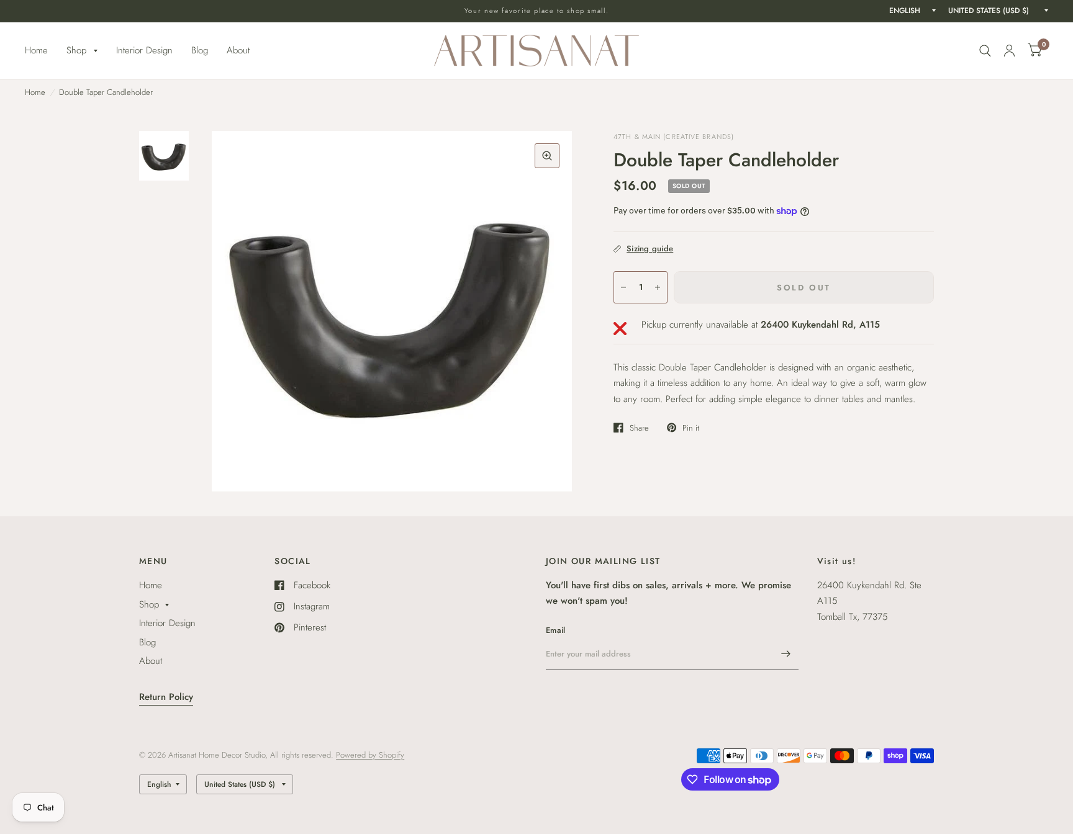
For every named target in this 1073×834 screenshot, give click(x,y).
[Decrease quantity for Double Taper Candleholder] (623, 287)
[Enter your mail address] (786, 654)
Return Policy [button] (166, 697)
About (238, 50)
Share (639, 428)
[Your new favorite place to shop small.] (536, 11)
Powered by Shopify (370, 755)
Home (36, 50)
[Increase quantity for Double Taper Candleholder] (657, 287)
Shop (76, 50)
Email (555, 630)
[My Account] (1009, 50)
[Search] (985, 50)
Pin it (690, 428)
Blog (199, 50)
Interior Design (144, 50)
